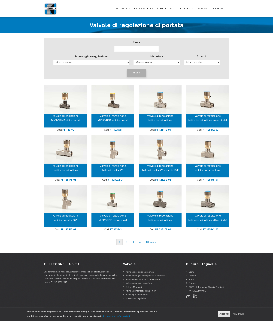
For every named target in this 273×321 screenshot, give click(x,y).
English (218, 8)
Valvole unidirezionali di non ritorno (143, 279)
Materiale (156, 56)
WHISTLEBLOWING (197, 290)
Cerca (136, 42)
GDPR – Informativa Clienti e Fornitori (206, 287)
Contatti (186, 8)
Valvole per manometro (137, 294)
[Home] (50, 6)
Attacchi (202, 56)
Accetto (224, 313)
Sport (191, 279)
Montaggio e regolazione (91, 56)
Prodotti (122, 8)
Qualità (192, 275)
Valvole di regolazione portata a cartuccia (145, 275)
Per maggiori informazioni (116, 316)
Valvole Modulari (134, 287)
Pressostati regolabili (136, 298)
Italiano (203, 8)
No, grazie (238, 313)
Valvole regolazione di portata (140, 271)
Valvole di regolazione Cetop (139, 283)
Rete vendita (143, 8)
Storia (161, 8)
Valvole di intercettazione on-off (141, 290)
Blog (173, 8)
